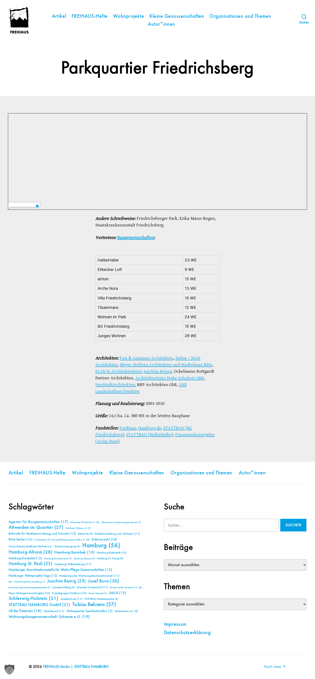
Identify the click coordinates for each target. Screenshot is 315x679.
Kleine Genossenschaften (176, 16)
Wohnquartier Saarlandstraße (89, 611)
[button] (9, 669)
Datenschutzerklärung (187, 632)
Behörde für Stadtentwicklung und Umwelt (42, 534)
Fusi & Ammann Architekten (146, 358)
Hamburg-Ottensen (84, 559)
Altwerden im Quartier (36, 527)
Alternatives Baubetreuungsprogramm (121, 522)
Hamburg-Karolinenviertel (58, 559)
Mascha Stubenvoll (92, 587)
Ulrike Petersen (25, 611)
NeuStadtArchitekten (115, 385)
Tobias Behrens (94, 604)
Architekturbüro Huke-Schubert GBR (169, 378)
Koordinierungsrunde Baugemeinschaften (29, 588)
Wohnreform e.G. (126, 611)
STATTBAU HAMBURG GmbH (39, 605)
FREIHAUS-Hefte (90, 16)
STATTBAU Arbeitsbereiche (101, 599)
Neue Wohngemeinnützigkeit (29, 593)
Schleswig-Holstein (33, 598)
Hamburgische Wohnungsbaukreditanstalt (89, 575)
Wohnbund (54, 611)
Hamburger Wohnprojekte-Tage (33, 575)
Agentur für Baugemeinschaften (38, 522)
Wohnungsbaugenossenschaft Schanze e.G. (49, 617)
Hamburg (101, 545)
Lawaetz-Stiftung (63, 587)
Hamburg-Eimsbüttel (25, 558)
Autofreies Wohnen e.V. (78, 528)
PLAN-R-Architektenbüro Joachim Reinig (133, 371)
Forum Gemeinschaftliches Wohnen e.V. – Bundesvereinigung (44, 546)
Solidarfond (71, 599)
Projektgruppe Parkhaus (69, 593)
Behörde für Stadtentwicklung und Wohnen (109, 533)
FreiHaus (128, 428)
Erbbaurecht (104, 539)
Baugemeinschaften (135, 237)
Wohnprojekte (128, 16)
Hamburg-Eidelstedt (111, 552)
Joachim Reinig (66, 581)
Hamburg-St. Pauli (30, 563)
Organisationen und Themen (240, 16)
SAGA (117, 593)
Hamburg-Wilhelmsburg (73, 564)
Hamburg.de (149, 428)
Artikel (59, 16)
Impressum (175, 624)
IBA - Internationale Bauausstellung (27, 582)
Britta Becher (20, 539)
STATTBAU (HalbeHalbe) (149, 435)
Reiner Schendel (98, 593)
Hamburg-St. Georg (110, 558)
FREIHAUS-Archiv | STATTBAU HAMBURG (76, 667)
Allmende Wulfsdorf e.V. (84, 522)
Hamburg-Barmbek (74, 552)
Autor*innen (161, 24)
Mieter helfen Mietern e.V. (126, 587)
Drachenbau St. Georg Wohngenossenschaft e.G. (62, 540)
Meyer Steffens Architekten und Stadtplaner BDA (166, 365)
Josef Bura (103, 581)
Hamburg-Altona (30, 552)
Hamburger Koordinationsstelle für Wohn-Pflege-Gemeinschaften (60, 570)
